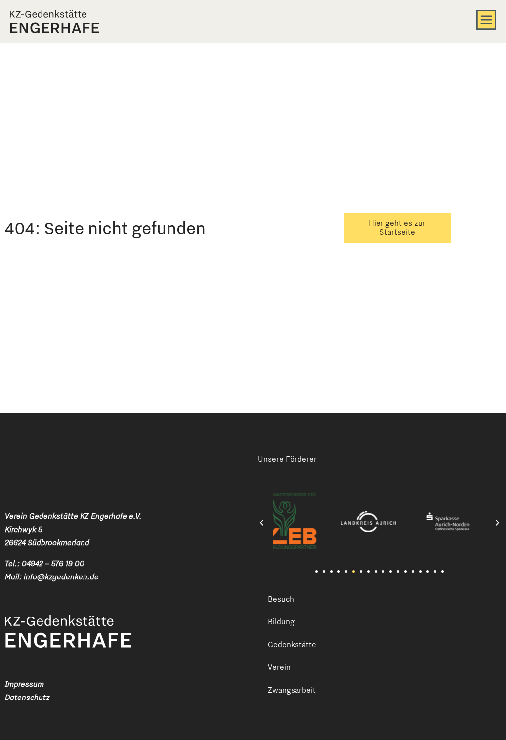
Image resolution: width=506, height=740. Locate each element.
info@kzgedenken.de (61, 576)
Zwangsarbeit (292, 690)
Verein (279, 667)
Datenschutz (27, 697)
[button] (261, 523)
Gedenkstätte (292, 644)
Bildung (281, 621)
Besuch (281, 599)
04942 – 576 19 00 (53, 563)
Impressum (24, 684)
